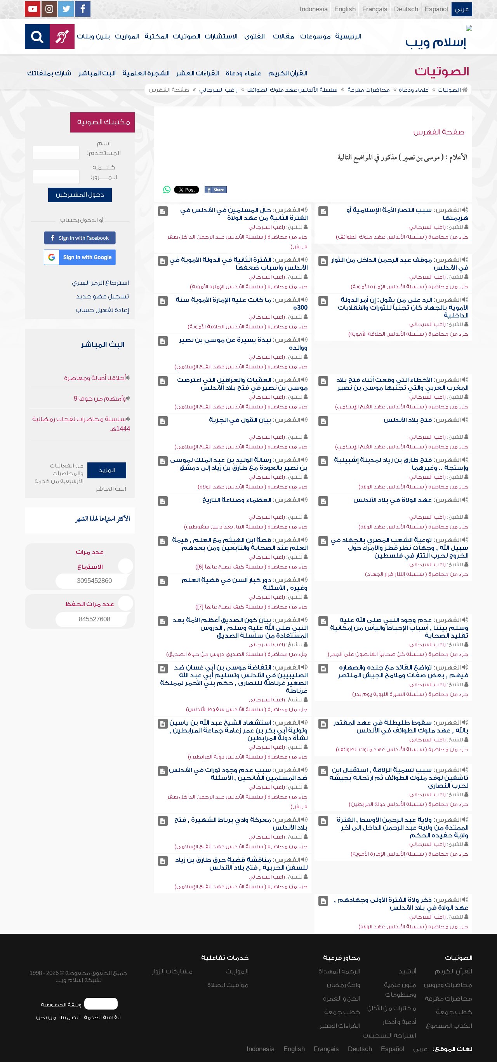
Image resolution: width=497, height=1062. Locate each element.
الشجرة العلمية (145, 73)
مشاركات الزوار (172, 971)
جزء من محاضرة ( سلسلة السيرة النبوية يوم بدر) (410, 694)
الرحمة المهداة (339, 971)
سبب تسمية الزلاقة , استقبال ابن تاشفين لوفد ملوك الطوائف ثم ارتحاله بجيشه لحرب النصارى (398, 778)
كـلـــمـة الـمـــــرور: (103, 172)
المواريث (127, 36)
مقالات (283, 36)
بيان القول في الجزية (240, 420)
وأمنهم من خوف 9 (100, 398)
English (345, 9)
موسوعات (315, 36)
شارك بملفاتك (49, 73)
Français (375, 9)
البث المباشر (96, 73)
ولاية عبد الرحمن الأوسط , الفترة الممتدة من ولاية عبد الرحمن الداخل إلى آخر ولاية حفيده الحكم (402, 827)
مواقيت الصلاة (227, 985)
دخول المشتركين (80, 194)
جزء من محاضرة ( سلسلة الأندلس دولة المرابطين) (248, 757)
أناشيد (407, 971)
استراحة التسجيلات (389, 1035)
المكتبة (156, 36)
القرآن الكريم (287, 73)
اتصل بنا (70, 1017)
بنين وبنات (93, 36)
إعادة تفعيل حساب (102, 310)
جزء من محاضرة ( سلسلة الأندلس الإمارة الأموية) (409, 286)
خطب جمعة (454, 1012)
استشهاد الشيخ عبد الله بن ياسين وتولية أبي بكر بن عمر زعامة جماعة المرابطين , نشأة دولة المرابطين (238, 730)
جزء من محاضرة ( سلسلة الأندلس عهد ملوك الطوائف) (402, 237)
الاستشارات (221, 36)
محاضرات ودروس (448, 985)
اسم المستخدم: (104, 148)
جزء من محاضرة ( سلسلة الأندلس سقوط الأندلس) (247, 709)
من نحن (46, 1017)
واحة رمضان (343, 985)
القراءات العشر (197, 73)
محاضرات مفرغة (448, 998)
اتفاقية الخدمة (102, 1017)
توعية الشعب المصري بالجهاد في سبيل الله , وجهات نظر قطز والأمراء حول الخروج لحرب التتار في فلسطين (399, 548)
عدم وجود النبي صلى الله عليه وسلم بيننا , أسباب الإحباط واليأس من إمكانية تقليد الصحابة (399, 628)
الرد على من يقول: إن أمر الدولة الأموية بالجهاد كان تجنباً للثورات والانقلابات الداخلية (403, 307)
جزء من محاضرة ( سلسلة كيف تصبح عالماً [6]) (251, 567)
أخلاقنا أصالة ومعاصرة (95, 378)
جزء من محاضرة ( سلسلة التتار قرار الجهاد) (416, 574)
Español (436, 9)
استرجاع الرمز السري (100, 282)
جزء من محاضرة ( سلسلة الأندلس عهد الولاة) (413, 487)
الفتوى (254, 36)
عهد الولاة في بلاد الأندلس (392, 500)
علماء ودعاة (243, 73)
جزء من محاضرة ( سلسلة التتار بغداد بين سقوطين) (246, 527)
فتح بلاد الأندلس (408, 420)
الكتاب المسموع (449, 1025)
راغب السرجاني (427, 227)
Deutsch (406, 9)
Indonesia (314, 9)
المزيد (107, 470)
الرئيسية (348, 36)
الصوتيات (186, 36)
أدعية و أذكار (399, 1021)
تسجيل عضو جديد (102, 296)
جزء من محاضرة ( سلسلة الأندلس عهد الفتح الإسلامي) (241, 367)
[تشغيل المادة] (323, 211)
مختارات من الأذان (391, 1008)
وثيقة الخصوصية (61, 1005)
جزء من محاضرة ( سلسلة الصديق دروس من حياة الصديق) (237, 654)
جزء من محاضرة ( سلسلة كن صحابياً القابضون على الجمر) (398, 654)
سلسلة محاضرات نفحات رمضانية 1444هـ (81, 424)
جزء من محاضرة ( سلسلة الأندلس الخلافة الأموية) (408, 334)
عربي (462, 9)
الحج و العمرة (341, 998)
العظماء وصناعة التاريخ (236, 500)
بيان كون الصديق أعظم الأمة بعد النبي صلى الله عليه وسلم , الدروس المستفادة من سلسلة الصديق (240, 628)
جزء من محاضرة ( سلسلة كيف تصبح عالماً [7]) (251, 607)
